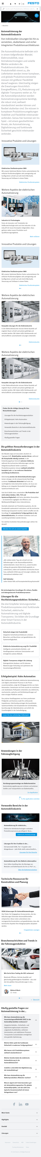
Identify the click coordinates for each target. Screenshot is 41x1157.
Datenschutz (16, 1142)
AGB (22, 1142)
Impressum (7, 1142)
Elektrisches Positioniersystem (29, 182)
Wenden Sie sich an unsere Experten (15, 529)
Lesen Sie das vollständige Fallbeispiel (16, 715)
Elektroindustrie (34, 342)
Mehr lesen (7, 985)
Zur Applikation (33, 792)
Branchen (5, 26)
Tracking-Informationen (18, 1147)
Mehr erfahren (34, 236)
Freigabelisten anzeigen (31, 930)
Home (27, 1147)
